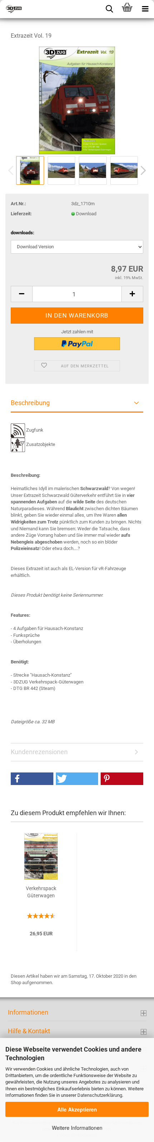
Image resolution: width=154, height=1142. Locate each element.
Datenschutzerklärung (99, 1095)
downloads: (22, 232)
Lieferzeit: (21, 213)
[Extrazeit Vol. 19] (77, 100)
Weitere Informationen (77, 1127)
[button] (32, 778)
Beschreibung (30, 402)
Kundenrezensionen (39, 752)
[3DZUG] (36, 9)
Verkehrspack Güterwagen (41, 891)
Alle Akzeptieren (77, 1109)
